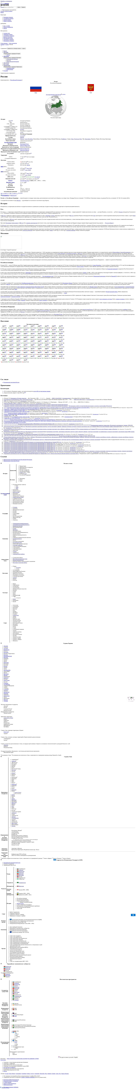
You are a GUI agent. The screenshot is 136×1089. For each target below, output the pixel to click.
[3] (14, 132)
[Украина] (17, 893)
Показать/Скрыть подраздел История (12, 53)
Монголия (14, 802)
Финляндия (6, 692)
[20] (41, 325)
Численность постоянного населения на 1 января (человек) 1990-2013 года (77, 435)
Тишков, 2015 (7, 415)
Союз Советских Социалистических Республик (28, 286)
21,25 (67, 424)
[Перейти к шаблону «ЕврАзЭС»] (1, 963)
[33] (55, 356)
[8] (27, 161)
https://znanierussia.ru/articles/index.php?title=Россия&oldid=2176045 (23, 1058)
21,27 (72, 424)
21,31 (82, 424)
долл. (28, 168)
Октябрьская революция (28, 283)
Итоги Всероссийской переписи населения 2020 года (35, 452)
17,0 (5, 419)
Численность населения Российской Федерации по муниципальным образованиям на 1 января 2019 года (29, 448)
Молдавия (6, 674)
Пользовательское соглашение (10, 1081)
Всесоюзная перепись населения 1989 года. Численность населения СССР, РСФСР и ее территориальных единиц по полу (33, 434)
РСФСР (22, 129)
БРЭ (5, 400)
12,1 (7, 412)
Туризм (15, 551)
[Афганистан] (17, 894)
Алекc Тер (58, 1073)
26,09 (28, 435)
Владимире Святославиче (12, 223)
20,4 (13, 423)
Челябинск (63, 139)
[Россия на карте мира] (55, 116)
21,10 (30, 424)
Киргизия (14, 789)
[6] (25, 156)
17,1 (7, 419)
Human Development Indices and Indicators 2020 (15, 414)
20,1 (7, 423)
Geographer (18, 1073)
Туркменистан (15, 818)
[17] (5, 325)
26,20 (55, 435)
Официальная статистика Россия (11, 460)
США (15, 289)
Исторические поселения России (11, 382)
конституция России (88, 309)
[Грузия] (17, 889)
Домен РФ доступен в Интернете (12, 418)
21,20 (55, 424)
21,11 (33, 424)
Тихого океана (80, 266)
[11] (24, 169)
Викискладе (14, 195)
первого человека (120, 299)
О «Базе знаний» (7, 1082)
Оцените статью (5, 1087)
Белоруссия (6, 649)
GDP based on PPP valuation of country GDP (14, 410)
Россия (5, 1071)
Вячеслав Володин (24, 148)
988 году (21, 223)
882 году (72, 215)
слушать (63, 94)
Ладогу (53, 215)
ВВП (2, 166)
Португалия (6, 680)
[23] (33, 337)
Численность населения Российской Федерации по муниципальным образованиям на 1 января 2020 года (29, 449)
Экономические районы (19, 554)
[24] (33, 340)
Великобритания (8, 656)
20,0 (5, 423)
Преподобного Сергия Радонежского (122, 252)
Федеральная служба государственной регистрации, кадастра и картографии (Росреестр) (90, 406)
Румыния (6, 683)
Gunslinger (23, 1073)
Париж (84, 272)
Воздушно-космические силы (20, 558)
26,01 (8, 435)
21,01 (8, 424)
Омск (72, 139)
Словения (6, 689)
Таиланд (14, 816)
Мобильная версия (7, 1084)
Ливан (13, 798)
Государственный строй (10, 142)
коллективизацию (130, 286)
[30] (33, 356)
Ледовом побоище (70, 230)
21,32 (85, 424)
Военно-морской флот (18, 560)
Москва (22, 137)
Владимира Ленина (67, 283)
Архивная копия (66, 398)
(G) (18, 193)
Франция (6, 693)
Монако (5, 675)
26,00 (5, 435)
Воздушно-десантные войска (20, 562)
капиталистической (5, 296)
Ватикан (6, 654)
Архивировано (23, 400)
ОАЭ (13, 806)
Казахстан (6, 732)
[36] (12, 359)
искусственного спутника (106, 299)
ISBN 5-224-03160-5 (57, 398)
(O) (20, 193)
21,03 (13, 424)
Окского (121, 212)
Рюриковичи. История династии (18, 398)
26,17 (47, 435)
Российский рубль (17, 542)
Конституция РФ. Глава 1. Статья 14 (13, 403)
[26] (48, 344)
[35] (5, 359)
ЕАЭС (15, 1041)
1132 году (4, 225)
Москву (8, 284)
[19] (19, 325)
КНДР (13, 794)
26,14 (40, 435)
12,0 (5, 412)
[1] (11, 120)
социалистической (15, 296)
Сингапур (14, 813)
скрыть (23, 48)
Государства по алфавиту (9, 1067)
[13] (25, 176)
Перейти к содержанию (6, 1)
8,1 (6, 407)
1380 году (79, 253)
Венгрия (6, 657)
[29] (26, 356)
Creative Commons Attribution (28, 1077)
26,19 (52, 435)
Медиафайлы (5, 195)
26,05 (18, 435)
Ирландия (6, 662)
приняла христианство (31, 223)
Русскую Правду (109, 223)
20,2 (9, 423)
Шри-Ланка (14, 823)
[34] (62, 356)
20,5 (15, 423)
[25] (41, 344)
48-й (29, 170)
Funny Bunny (12, 1073)
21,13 (37, 424)
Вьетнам (14, 770)
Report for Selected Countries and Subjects (17, 413)
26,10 (30, 435)
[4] (32, 140)
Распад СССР (20, 903)
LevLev (32, 1073)
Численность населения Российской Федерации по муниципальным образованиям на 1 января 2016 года (29, 444)
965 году (12, 219)
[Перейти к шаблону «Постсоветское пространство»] (1, 979)
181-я (28, 165)
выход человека (43, 300)
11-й (31, 173)
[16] (25, 392)
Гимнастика (16, 615)
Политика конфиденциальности (11, 1079)
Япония (13, 826)
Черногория (6, 695)
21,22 (60, 424)
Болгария (6, 652)
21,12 (35, 424)
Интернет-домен (10, 182)
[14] (25, 178)
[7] (22, 158)
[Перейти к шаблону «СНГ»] (1, 859)
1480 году (22, 254)
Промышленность (17, 538)
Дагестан (22, 312)
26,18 (50, 435)
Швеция (6, 699)
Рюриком (48, 215)
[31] (41, 356)
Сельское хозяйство (17, 545)
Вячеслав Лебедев (24, 150)
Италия (5, 666)
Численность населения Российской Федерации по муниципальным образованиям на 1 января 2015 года (29, 443)
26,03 (13, 435)
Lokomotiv (36, 1073)
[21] (26, 329)
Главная (2, 44)
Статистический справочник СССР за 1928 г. (15, 422)
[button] (1, 9)
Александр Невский (27, 230)
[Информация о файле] (61, 94)
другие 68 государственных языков (41, 391)
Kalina (28, 1073)
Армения (6, 745)
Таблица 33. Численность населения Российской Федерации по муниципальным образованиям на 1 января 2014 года (32, 442)
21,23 (62, 424)
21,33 (87, 424)
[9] (26, 163)
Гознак (14, 528)
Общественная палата (18, 497)
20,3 (11, 423)
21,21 (57, 424)
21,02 (10, 424)
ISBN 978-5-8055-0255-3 (80, 399)
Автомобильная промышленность (21, 524)
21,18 (50, 424)
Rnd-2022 (42, 1073)
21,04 (15, 424)
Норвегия (6, 677)
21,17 (47, 424)
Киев (134, 215)
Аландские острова (8, 717)
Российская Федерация (16, 80)
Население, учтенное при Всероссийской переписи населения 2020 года (21, 408)
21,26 (70, 424)
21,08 (25, 424)
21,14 (40, 424)
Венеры (23, 300)
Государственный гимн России (53, 94)
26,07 (23, 435)
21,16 (45, 424)
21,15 (42, 424)
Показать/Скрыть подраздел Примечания (13, 66)
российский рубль (24, 180)
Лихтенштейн (7, 670)
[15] (38, 178)
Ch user (6, 1073)
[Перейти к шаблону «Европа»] (1, 643)
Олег (94, 215)
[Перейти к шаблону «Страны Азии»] (1, 756)
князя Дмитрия (61, 253)
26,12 (35, 435)
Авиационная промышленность (20, 523)
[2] (12, 120)
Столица (15, 507)
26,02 (10, 435)
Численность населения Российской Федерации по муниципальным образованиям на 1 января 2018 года (29, 447)
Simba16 (49, 1073)
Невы (51, 230)
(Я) (21, 193)
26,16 (45, 435)
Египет (13, 773)
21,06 (20, 424)
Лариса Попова (65, 1073)
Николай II (114, 276)
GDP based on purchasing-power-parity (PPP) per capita (17, 411)
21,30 (80, 424)
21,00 (5, 424)
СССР (21, 132)
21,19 (52, 424)
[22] (19, 333)
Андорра (6, 648)
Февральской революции (99, 276)
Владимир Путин (24, 144)
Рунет (14, 599)
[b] (25, 182)
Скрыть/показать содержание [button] (8, 73)
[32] (48, 356)
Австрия (6, 646)
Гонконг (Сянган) (17, 792)
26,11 (33, 435)
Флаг (36, 92)
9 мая (65, 293)
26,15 (42, 435)
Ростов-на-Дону (78, 139)
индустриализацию (119, 286)
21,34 (90, 424)
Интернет (15, 529)
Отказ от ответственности (9, 1083)
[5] (31, 153)
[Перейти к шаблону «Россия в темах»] (1, 463)
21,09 (28, 424)
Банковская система (18, 526)
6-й (30, 168)
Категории (3, 1059)
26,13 (37, 435)
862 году (4, 215)
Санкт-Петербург (29, 139)
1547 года (84, 256)
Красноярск (88, 139)
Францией (28, 272)
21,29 (77, 424)
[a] (24, 135)
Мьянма (13, 803)
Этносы (15, 577)
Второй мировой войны (112, 291)
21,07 (23, 424)
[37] (19, 359)
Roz (46, 1073)
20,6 (17, 423)
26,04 (15, 435)
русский (22, 135)
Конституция (16, 492)
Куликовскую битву (71, 253)
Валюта (10, 180)
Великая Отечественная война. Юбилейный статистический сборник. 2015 (36, 423)
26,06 (20, 435)
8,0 (4, 407)
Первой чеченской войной (43, 310)
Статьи (7, 44)
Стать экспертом (13, 43)
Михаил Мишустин (25, 145)
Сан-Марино (7, 684)
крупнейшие (18, 567)
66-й (29, 175)
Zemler (53, 1073)
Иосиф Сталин (93, 286)
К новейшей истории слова (21, 416)
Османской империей (112, 269)
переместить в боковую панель (14, 48)
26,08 (25, 435)
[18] (12, 325)
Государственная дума (47, 276)
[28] (62, 352)
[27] (5, 352)
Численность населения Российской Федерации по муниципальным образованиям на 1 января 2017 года (29, 446)
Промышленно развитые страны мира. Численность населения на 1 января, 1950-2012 (112, 425)
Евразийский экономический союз (11, 862)
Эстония (6, 701)
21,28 (75, 424)
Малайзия (14, 800)
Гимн (17, 487)
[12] (25, 173)
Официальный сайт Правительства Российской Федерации (17, 459)
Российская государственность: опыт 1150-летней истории (18, 399)
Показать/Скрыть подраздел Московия (12, 57)
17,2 (9, 419)
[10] (25, 167)
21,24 (65, 424)
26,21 (57, 435)
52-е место (37, 177)
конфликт (125, 309)
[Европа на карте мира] (130, 701)
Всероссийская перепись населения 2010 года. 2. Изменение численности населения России (32, 419)
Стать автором (4, 43)
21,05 (18, 424)
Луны (18, 300)
